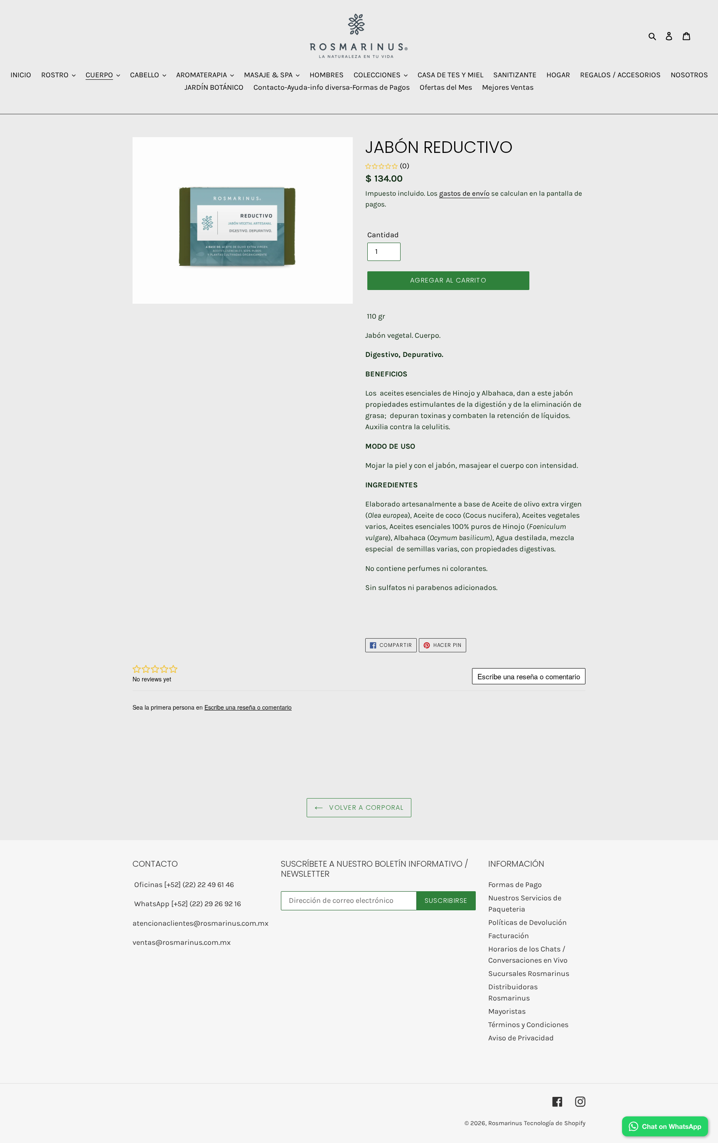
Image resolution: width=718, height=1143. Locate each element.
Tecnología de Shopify (554, 1123)
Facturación (508, 935)
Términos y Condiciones (528, 1024)
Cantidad (383, 234)
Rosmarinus (505, 1123)
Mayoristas (507, 1011)
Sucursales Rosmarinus (528, 973)
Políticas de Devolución (527, 922)
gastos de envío (464, 193)
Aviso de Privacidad (521, 1037)
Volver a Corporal (365, 807)
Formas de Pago (515, 884)
